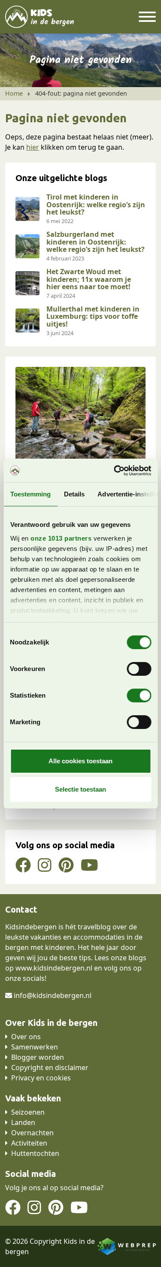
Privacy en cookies (41, 1078)
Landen (23, 1122)
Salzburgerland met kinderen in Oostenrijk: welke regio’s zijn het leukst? (95, 242)
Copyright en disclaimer (49, 1067)
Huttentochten (35, 1153)
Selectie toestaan (80, 789)
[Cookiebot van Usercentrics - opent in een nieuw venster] (114, 470)
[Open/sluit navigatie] (147, 16)
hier (32, 147)
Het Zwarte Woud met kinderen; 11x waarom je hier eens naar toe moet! (88, 279)
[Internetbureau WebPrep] (126, 1245)
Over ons (26, 1036)
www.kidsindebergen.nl (53, 968)
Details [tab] (74, 494)
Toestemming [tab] (30, 494)
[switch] (139, 669)
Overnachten (32, 1132)
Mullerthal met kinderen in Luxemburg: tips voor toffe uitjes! (93, 316)
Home (14, 93)
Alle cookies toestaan (80, 761)
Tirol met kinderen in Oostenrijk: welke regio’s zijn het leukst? (95, 204)
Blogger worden (37, 1057)
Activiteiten (29, 1143)
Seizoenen (28, 1112)
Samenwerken (34, 1047)
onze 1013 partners (60, 538)
